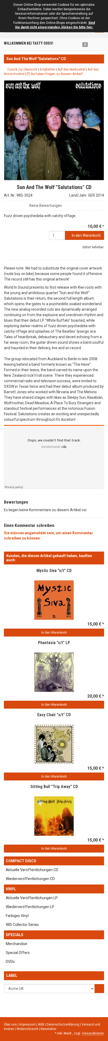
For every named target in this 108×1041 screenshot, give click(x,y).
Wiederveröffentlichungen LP (30, 907)
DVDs (10, 961)
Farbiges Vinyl (17, 916)
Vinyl (11, 889)
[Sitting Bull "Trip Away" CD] (54, 816)
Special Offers (18, 953)
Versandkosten (93, 1033)
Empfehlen (47, 69)
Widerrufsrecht (28, 1029)
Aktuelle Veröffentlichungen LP (32, 898)
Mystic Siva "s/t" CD (54, 570)
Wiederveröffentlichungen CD (30, 879)
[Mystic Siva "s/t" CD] (54, 600)
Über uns (10, 1024)
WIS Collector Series (22, 925)
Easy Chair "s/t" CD (54, 714)
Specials (14, 935)
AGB (41, 1024)
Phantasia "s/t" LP (54, 642)
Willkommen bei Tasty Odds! (28, 43)
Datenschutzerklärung (63, 1024)
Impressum (27, 1024)
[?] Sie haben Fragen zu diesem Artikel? (55, 74)
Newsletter (48, 1029)
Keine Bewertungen (45, 205)
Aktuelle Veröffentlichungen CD (32, 870)
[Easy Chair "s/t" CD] (54, 744)
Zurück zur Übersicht (21, 69)
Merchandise (16, 944)
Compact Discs (21, 861)
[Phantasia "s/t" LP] (54, 672)
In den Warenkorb (86, 235)
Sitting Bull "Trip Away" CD (54, 786)
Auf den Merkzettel (71, 69)
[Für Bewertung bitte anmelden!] (6, 204)
